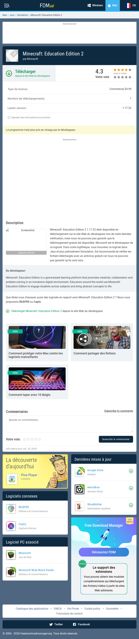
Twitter (58, 624)
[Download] (131, 471)
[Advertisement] (69, 33)
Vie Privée (73, 608)
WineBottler (94, 504)
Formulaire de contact (69, 613)
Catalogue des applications (32, 608)
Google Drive (95, 470)
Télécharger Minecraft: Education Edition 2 (36, 311)
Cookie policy (92, 608)
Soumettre (112, 608)
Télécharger (25, 71)
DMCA (58, 608)
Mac (5, 15)
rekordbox (93, 487)
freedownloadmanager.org (36, 633)
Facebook (84, 624)
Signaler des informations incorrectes (30, 117)
